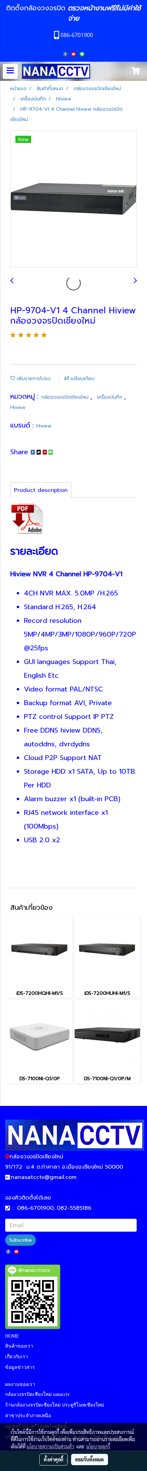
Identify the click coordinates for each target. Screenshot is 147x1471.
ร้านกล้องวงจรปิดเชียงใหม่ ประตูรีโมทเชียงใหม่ (54, 1405)
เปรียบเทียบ (81, 378)
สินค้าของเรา (19, 1346)
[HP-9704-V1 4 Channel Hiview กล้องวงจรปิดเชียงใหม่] (73, 199)
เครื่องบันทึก (110, 397)
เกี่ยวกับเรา (16, 1356)
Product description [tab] (41, 490)
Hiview (17, 407)
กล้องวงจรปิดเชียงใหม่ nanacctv (37, 1394)
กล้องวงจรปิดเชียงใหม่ (65, 397)
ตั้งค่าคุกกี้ (53, 1459)
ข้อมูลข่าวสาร (20, 1367)
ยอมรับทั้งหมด (89, 1459)
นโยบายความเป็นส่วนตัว (50, 1446)
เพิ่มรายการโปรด (33, 378)
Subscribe (20, 1240)
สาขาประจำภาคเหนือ (28, 1415)
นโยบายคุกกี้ (98, 1446)
